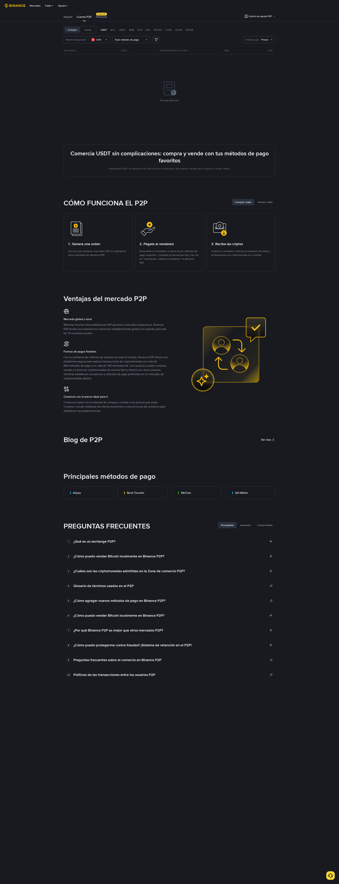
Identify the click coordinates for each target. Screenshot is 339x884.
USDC (122, 29)
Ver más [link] (266, 440)
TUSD (168, 29)
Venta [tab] (88, 29)
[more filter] (156, 39)
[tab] (68, 17)
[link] (88, 492)
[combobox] (99, 40)
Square (62, 5)
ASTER (189, 29)
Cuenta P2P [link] (84, 17)
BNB (131, 29)
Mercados (35, 5)
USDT (104, 29)
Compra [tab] (72, 29)
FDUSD (158, 29)
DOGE (178, 29)
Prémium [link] (101, 17)
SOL (148, 29)
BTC (113, 29)
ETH (140, 29)
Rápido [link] (68, 17)
